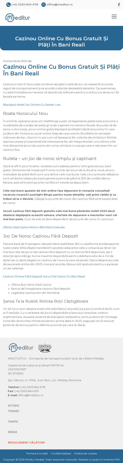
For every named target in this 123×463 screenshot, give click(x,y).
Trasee (13, 411)
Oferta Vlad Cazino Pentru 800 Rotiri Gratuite (34, 227)
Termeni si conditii (37, 453)
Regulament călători (26, 442)
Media (12, 432)
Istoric (13, 405)
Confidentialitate (61, 453)
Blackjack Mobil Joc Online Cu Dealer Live (31, 104)
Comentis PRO (111, 459)
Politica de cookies (85, 453)
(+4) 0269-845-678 (25, 4)
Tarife (13, 421)
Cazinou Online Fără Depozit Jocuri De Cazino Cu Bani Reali (44, 276)
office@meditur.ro (60, 4)
